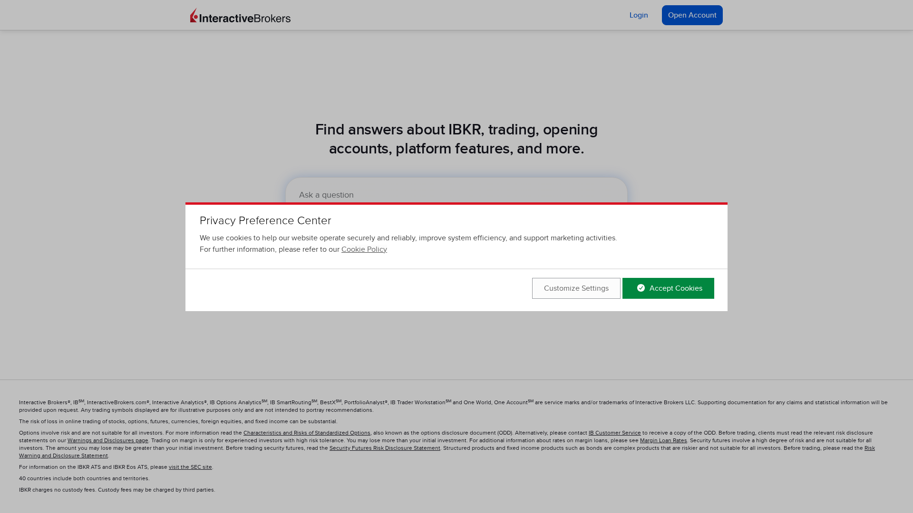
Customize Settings (576, 288)
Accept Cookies (675, 288)
